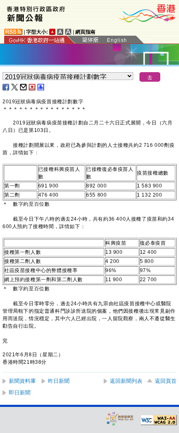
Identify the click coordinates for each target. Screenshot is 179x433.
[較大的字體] (60, 32)
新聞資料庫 (22, 381)
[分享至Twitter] (15, 87)
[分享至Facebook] (6, 87)
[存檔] (32, 87)
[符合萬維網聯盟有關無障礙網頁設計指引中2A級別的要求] (158, 420)
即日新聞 (19, 392)
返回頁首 (166, 381)
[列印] (41, 87)
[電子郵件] (23, 87)
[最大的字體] (68, 32)
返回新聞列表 (126, 381)
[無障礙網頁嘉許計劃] (120, 418)
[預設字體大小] (52, 32)
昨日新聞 (59, 381)
